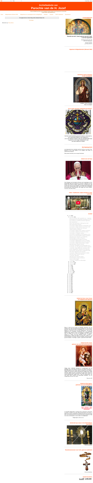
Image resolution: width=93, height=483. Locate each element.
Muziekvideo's (68, 14)
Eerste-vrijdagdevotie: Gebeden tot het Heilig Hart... (80, 249)
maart (71, 270)
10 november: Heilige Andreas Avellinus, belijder (79, 242)
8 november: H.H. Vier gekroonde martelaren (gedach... (81, 246)
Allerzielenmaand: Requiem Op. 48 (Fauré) (78, 228)
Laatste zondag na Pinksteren (75, 229)
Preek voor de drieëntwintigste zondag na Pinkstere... (80, 235)
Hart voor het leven (73, 221)
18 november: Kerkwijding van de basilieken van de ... (80, 234)
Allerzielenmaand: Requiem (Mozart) (77, 254)
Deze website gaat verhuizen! (75, 224)
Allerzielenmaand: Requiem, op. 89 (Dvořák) (78, 236)
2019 (70, 280)
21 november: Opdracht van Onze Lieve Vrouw (79, 231)
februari (71, 271)
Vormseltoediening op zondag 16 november (78, 239)
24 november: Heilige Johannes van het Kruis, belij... (80, 226)
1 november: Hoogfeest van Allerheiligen (78, 260)
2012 (70, 288)
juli (70, 265)
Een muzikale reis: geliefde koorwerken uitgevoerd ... (80, 220)
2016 (70, 283)
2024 (70, 274)
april (71, 269)
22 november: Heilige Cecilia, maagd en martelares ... (80, 230)
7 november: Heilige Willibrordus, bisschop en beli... (80, 247)
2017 (70, 282)
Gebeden (46, 14)
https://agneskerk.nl (88, 43)
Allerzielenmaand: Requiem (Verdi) (76, 256)
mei (70, 267)
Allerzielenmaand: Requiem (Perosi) (77, 244)
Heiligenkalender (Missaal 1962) (11, 14)
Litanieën (51, 14)
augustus (72, 264)
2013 (70, 287)
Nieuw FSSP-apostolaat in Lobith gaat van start (79, 223)
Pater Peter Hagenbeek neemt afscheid (77, 251)
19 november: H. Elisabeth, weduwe (77, 233)
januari (71, 272)
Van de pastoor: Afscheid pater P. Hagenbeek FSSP (80, 250)
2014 (70, 286)
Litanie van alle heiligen (74, 259)
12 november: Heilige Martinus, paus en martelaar (80, 240)
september (72, 262)
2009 (70, 292)
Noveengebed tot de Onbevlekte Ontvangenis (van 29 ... (81, 219)
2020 (70, 278)
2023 (70, 275)
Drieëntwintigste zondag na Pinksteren (77, 238)
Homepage (31, 20)
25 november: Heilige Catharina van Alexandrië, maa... (80, 225)
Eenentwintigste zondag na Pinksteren (77, 257)
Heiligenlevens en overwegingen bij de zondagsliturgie (31, 14)
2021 (70, 277)
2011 (70, 290)
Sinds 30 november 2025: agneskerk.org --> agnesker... (81, 218)
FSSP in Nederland (59, 14)
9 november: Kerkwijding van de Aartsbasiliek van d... (80, 245)
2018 (70, 281)
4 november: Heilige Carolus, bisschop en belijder (79, 252)
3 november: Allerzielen (74, 255)
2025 (70, 215)
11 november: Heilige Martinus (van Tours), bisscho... (80, 241)
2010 (70, 291)
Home (2, 14)
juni (70, 266)
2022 (70, 276)
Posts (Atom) (11, 22)
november (72, 216)
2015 (70, 285)
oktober (71, 261)
